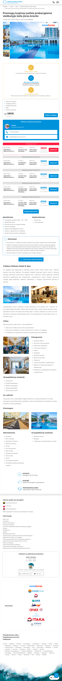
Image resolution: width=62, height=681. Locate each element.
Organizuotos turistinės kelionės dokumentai (16, 548)
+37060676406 (25, 573)
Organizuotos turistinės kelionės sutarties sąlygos (17, 535)
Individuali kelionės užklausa (11, 544)
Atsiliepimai (6, 530)
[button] (34, 40)
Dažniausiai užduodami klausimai (13, 546)
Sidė (16, 6)
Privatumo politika (8, 524)
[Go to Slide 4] (6, 46)
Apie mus (6, 519)
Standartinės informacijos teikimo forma (15, 541)
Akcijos (5, 528)
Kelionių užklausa (8, 543)
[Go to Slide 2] (6, 32)
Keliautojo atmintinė (9, 533)
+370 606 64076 (14, 132)
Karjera (5, 532)
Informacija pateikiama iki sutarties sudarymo (16, 539)
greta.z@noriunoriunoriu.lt (17, 137)
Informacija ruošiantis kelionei (32, 259)
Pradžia (5, 6)
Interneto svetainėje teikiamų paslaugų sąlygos (17, 526)
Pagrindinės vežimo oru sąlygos (12, 537)
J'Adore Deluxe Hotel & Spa (28, 6)
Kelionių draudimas (9, 523)
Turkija (11, 6)
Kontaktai (6, 521)
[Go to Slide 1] (6, 25)
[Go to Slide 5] (6, 53)
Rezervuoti (53, 149)
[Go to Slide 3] (6, 39)
